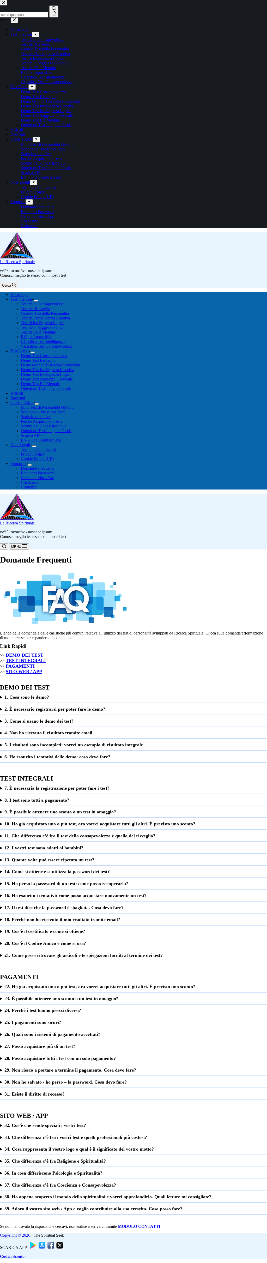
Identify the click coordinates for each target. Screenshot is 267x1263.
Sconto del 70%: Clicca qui (43, 426)
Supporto (18, 463)
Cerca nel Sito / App (37, 477)
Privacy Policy (33, 454)
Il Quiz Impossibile (36, 337)
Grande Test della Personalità (45, 313)
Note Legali (20, 445)
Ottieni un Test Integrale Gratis (46, 388)
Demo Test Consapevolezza (44, 355)
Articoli (16, 393)
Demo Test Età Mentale (40, 384)
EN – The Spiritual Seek (41, 440)
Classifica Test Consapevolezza (46, 346)
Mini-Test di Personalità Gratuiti (47, 407)
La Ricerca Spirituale (17, 261)
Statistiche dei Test (36, 416)
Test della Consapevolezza (42, 304)
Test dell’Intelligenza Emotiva (45, 318)
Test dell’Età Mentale (38, 332)
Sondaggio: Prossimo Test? (43, 412)
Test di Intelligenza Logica (42, 323)
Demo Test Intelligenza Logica (46, 374)
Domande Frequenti (37, 468)
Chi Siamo (29, 482)
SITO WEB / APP (24, 671)
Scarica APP (31, 435)
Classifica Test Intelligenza (43, 341)
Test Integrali (21, 299)
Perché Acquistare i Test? (41, 421)
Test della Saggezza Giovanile (45, 327)
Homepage (19, 294)
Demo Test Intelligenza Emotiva (47, 369)
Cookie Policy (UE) (37, 459)
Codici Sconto (12, 1256)
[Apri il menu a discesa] (36, 300)
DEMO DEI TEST (24, 655)
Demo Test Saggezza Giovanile (47, 379)
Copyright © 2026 (15, 1235)
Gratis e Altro (21, 402)
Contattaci (29, 487)
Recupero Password (37, 473)
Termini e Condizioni (38, 449)
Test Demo (19, 351)
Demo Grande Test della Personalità (50, 365)
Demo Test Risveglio (38, 360)
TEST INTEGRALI (26, 660)
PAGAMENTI (20, 666)
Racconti (17, 398)
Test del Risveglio (35, 308)
